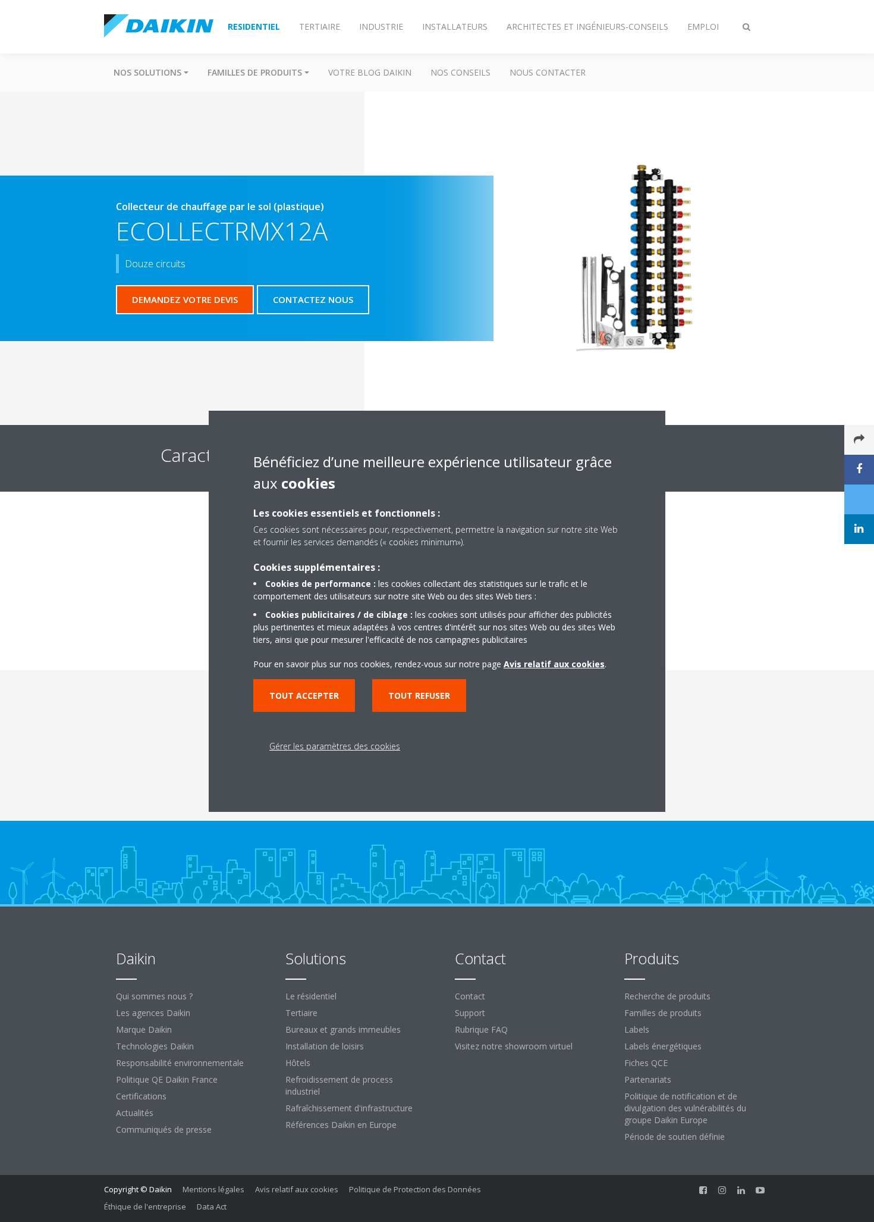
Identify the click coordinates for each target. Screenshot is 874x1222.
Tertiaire (301, 1012)
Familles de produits (663, 1012)
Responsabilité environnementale (180, 1062)
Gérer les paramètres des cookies (334, 746)
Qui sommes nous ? (154, 996)
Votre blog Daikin (369, 72)
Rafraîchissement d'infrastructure (349, 1108)
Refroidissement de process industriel (339, 1085)
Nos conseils (460, 72)
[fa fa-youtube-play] (760, 1190)
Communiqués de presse (164, 1129)
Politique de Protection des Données (415, 1189)
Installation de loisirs (324, 1046)
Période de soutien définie (674, 1136)
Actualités (134, 1112)
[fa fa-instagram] (722, 1190)
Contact (470, 996)
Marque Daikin (144, 1029)
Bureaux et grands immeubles (343, 1029)
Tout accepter (304, 695)
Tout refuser (419, 695)
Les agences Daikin (153, 1012)
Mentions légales (213, 1189)
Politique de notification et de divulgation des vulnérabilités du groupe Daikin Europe (685, 1108)
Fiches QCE (646, 1062)
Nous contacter (548, 72)
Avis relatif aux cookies (296, 1189)
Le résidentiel (311, 996)
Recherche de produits (667, 996)
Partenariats (647, 1079)
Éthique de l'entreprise (145, 1206)
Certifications (141, 1096)
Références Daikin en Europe (341, 1124)
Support (470, 1012)
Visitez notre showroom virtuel (514, 1046)
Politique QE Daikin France (167, 1079)
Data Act (212, 1206)
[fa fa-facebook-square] (703, 1190)
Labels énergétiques (663, 1046)
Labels (636, 1029)
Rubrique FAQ (481, 1029)
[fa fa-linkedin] (741, 1190)
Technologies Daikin (155, 1046)
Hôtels (297, 1062)
